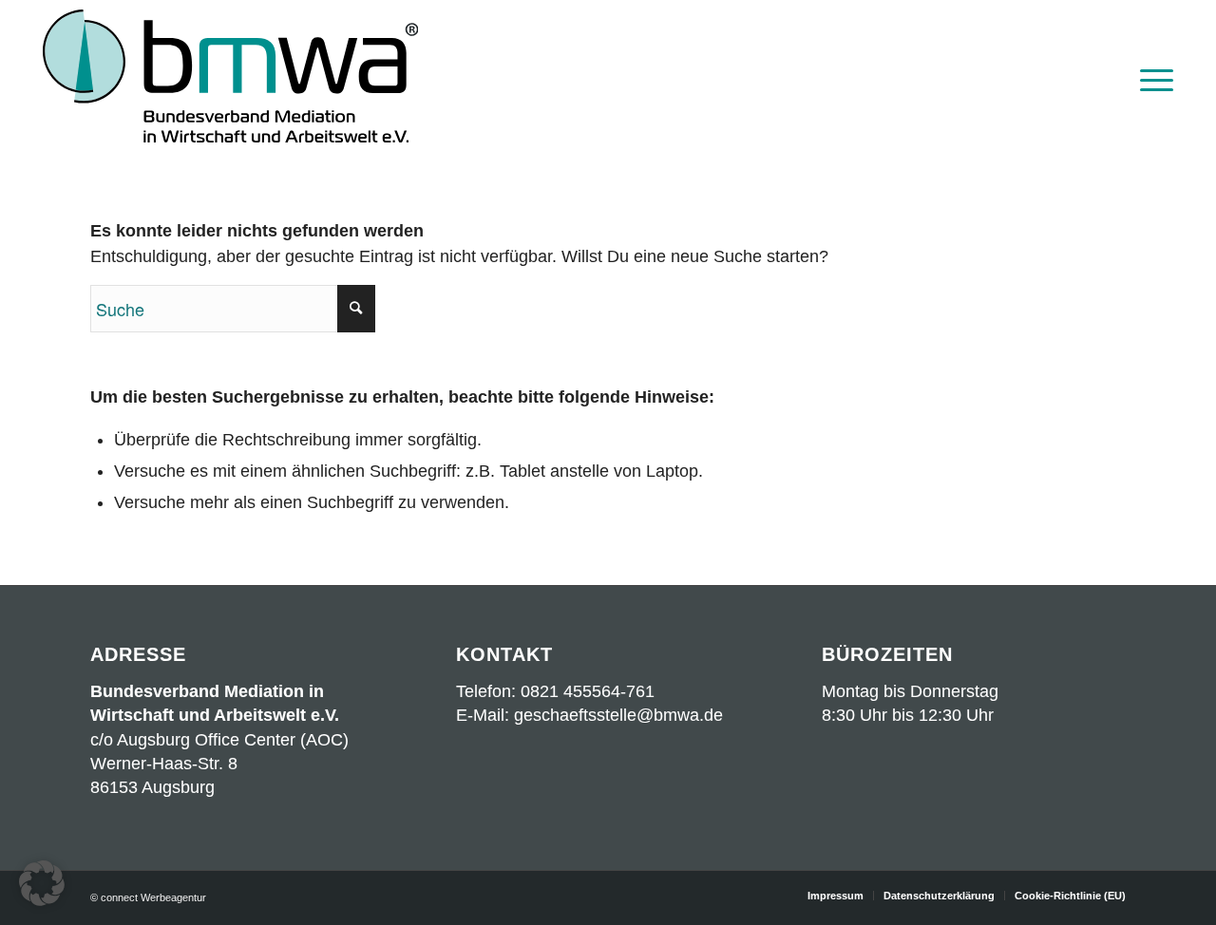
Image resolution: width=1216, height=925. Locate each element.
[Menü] (1150, 78)
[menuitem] (1150, 78)
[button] (42, 883)
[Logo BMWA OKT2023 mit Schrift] (230, 78)
